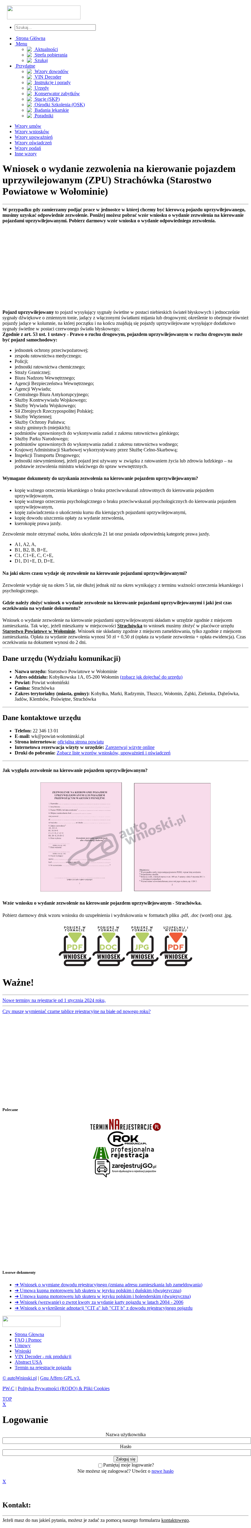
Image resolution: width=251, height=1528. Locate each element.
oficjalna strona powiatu (81, 741)
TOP (7, 1398)
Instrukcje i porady (52, 82)
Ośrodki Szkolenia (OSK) (59, 104)
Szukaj (40, 60)
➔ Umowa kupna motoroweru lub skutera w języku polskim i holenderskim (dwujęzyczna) (103, 1296)
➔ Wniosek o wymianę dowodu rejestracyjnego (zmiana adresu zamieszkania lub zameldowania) (108, 1284)
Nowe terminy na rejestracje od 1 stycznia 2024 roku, (54, 1000)
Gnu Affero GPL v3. (60, 1378)
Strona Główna (30, 38)
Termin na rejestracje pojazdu (43, 1367)
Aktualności (45, 49)
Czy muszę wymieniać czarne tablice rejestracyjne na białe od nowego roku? (76, 1011)
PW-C (8, 1388)
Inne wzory (26, 153)
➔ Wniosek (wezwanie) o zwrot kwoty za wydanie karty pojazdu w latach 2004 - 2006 (99, 1302)
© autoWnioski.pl (19, 1378)
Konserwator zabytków (56, 93)
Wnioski (23, 1351)
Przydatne (25, 65)
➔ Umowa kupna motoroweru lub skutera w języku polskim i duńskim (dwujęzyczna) (98, 1290)
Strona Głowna (29, 1334)
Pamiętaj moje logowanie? (128, 1465)
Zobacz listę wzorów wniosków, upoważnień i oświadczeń (113, 752)
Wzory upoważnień (34, 137)
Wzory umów (28, 126)
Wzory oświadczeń (33, 142)
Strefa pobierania (50, 54)
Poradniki (43, 115)
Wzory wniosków (32, 131)
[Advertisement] (125, 267)
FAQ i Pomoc (28, 1340)
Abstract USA (28, 1362)
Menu (21, 43)
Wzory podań (28, 148)
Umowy (23, 1345)
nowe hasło (163, 1471)
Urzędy (41, 88)
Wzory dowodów (51, 71)
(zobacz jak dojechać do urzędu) (151, 677)
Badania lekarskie (51, 110)
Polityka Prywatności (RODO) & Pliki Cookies (64, 1388)
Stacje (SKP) (46, 99)
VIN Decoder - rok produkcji (43, 1356)
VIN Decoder (47, 77)
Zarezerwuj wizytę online (130, 747)
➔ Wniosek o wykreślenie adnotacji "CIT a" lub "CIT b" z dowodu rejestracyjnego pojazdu (104, 1308)
